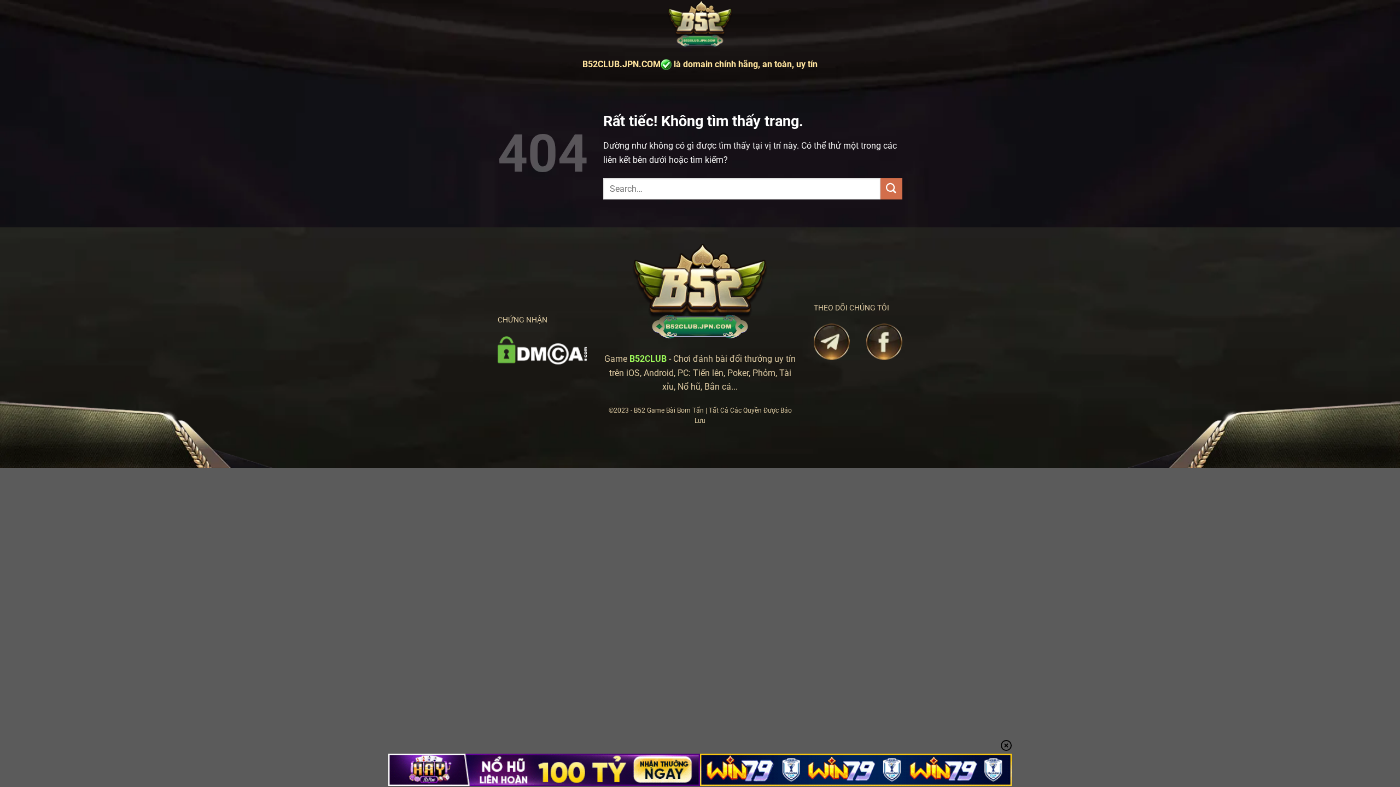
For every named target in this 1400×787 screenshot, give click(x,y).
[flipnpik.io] (700, 24)
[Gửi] (891, 188)
